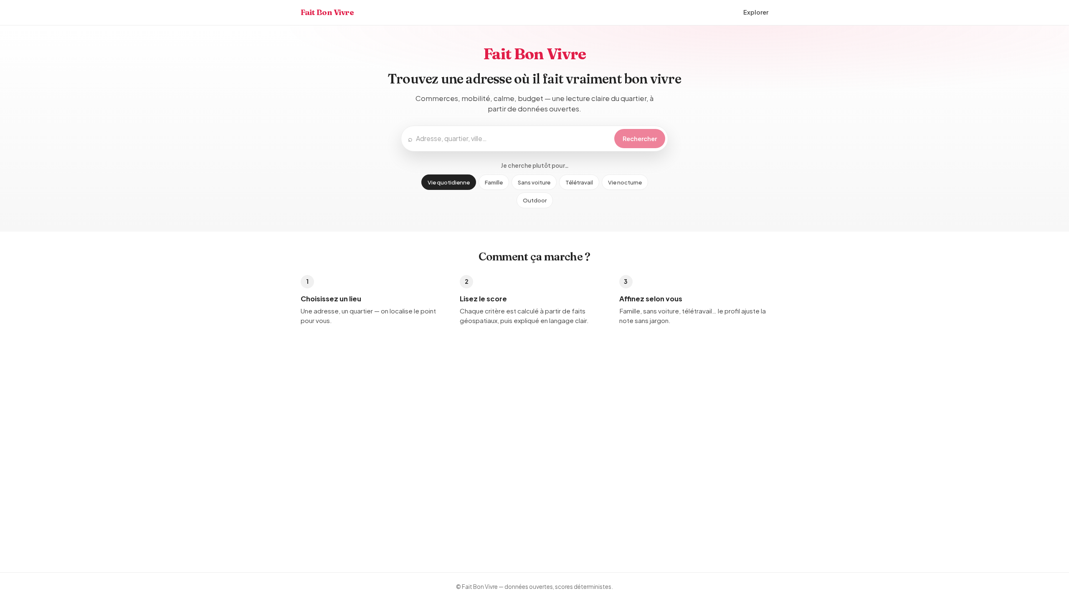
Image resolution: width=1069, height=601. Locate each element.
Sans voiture (534, 182)
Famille (494, 182)
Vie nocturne (625, 182)
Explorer (755, 12)
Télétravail (579, 182)
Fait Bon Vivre (327, 12)
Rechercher (640, 138)
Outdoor (535, 200)
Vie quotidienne (449, 182)
